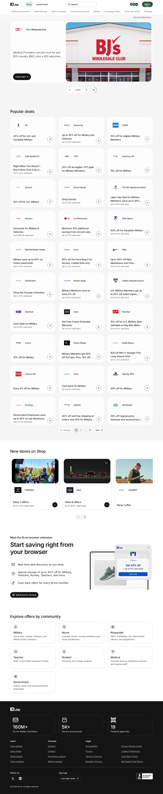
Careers (51, 746)
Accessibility (92, 746)
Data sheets (15, 751)
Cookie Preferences (130, 751)
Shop (29, 4)
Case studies (16, 746)
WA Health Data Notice (132, 761)
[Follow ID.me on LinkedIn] (20, 778)
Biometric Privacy (94, 761)
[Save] (54, 463)
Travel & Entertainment (80, 11)
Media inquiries (55, 761)
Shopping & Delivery (152, 11)
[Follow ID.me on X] (13, 778)
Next (98, 430)
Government (42, 4)
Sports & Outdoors (58, 11)
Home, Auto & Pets (132, 11)
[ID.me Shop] (16, 4)
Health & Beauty (40, 11)
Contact (51, 751)
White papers (16, 756)
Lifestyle (96, 11)
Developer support (57, 756)
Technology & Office (112, 11)
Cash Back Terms (129, 756)
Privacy (89, 751)
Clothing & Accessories (20, 11)
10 (90, 430)
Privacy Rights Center (131, 746)
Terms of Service (94, 756)
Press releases (17, 761)
